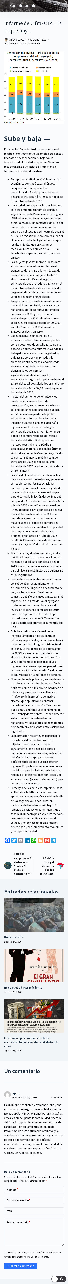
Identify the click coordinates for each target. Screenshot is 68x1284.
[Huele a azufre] (34, 915)
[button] (58, 1279)
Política (19, 43)
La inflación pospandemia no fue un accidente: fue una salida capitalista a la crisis (31, 1042)
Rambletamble (22, 5)
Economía (9, 43)
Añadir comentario (18, 1222)
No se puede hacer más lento (23, 987)
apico (15, 1093)
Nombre (12, 1189)
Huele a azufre (14, 937)
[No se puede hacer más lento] (34, 965)
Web (9, 1210)
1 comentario (34, 43)
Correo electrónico (19, 1200)
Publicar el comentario (20, 1266)
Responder (56, 1097)
